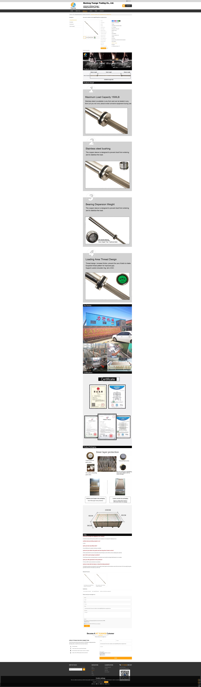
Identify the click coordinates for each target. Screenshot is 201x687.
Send (87, 625)
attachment (87, 621)
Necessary (94, 683)
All (73, 14)
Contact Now (103, 48)
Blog (91, 10)
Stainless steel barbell (86, 14)
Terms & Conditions (97, 623)
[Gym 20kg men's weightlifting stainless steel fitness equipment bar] (89, 579)
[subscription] (84, 669)
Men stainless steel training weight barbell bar (100, 586)
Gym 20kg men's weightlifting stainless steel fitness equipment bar (88, 586)
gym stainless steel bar (87, 591)
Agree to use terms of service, (92, 623)
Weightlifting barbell (78, 14)
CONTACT (128, 5)
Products (85, 10)
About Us (78, 10)
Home (71, 10)
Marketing (107, 683)
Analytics (98, 683)
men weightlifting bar (95, 591)
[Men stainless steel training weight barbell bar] (101, 579)
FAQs (96, 10)
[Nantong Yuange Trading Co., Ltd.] (73, 6)
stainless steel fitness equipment (105, 591)
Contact (102, 10)
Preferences (103, 683)
